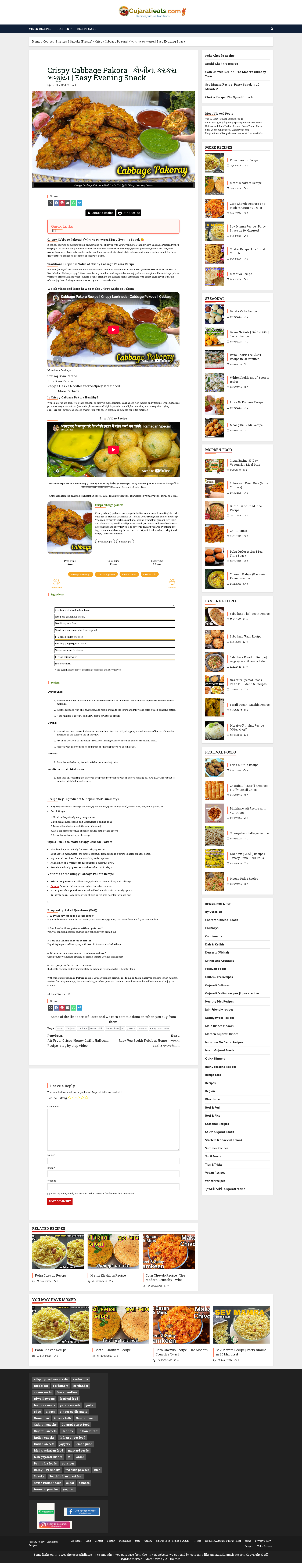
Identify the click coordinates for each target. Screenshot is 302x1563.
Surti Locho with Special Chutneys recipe (227, 129)
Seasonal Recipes (217, 1124)
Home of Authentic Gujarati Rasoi (223, 1540)
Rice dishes (213, 1099)
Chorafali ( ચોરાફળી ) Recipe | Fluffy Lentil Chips (214, 790)
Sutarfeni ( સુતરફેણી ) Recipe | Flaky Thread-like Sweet (233, 122)
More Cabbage (68, 391)
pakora (131, 1028)
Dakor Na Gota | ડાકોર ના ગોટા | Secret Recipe (214, 336)
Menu (248, 1540)
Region (210, 1091)
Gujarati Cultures (217, 985)
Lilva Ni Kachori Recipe (214, 405)
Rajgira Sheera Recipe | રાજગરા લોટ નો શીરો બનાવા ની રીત (234, 133)
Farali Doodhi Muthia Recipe (214, 707)
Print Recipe (131, 213)
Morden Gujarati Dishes (221, 1034)
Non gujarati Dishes (48, 1457)
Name (51, 1155)
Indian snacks (44, 1437)
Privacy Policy (36, 1541)
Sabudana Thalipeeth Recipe (214, 616)
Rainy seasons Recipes (220, 1067)
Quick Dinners (215, 1058)
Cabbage (83, 1028)
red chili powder (77, 1470)
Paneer (55, 886)
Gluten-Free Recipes (219, 977)
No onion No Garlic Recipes (224, 1042)
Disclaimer (52, 1541)
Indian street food (72, 1437)
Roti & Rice (212, 1115)
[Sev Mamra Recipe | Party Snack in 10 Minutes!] (241, 1325)
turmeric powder (46, 1489)
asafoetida (80, 1379)
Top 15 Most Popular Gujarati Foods (224, 118)
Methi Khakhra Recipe (108, 1275)
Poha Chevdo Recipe (51, 1275)
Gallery (148, 1540)
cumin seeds (43, 1392)
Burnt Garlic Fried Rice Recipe (214, 510)
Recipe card (86, 29)
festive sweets (44, 1405)
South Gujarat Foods (219, 1132)
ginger (50, 1411)
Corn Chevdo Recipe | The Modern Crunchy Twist (165, 1277)
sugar (70, 1483)
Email (51, 1167)
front (137, 1540)
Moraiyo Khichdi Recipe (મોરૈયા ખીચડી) (214, 730)
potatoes (142, 1028)
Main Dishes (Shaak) (219, 1026)
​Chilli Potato (214, 533)
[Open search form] (272, 28)
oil (122, 1028)
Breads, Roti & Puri (218, 904)
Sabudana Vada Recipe (214, 639)
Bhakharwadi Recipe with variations (214, 813)
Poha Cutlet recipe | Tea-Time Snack (214, 556)
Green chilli (96, 1028)
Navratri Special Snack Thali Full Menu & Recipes (214, 684)
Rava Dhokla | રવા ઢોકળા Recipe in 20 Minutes (214, 359)
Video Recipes (40, 29)
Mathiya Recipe (214, 276)
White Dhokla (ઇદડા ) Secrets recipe (214, 382)
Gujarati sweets (45, 1431)
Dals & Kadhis (214, 944)
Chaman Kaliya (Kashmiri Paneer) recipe (214, 579)
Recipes (62, 29)
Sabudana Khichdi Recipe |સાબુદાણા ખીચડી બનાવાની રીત (214, 662)
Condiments (213, 936)
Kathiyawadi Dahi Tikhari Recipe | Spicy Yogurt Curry (233, 126)
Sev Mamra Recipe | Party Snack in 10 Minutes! (214, 231)
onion (74, 630)
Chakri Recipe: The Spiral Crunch (229, 97)
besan (60, 1028)
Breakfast (41, 1385)
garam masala (70, 1405)
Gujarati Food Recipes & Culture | (173, 1540)
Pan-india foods (45, 1463)
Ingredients (56, 587)
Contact (99, 1540)
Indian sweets (44, 1444)
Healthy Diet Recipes (219, 1001)
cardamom (60, 1385)
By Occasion (213, 912)
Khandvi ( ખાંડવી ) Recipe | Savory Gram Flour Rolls (214, 858)
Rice (97, 1470)
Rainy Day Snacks (159, 1028)
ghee (37, 1411)
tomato (84, 1483)
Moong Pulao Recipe (214, 881)
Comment (53, 1106)
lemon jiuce (112, 1028)
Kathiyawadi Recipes (219, 1018)
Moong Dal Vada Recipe (214, 427)
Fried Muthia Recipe (214, 767)
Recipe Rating (57, 1098)
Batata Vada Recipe (214, 314)
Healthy (67, 1431)
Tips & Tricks (213, 1164)
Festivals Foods (215, 969)
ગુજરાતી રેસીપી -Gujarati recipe (225, 1189)
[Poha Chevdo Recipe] (58, 1251)
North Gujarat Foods (219, 1050)
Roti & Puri (212, 1107)
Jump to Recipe (102, 213)
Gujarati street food (75, 1424)
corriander (80, 1385)
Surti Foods (213, 1156)
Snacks (39, 1476)
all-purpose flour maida (51, 1379)
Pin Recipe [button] (125, 541)
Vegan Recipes (215, 1173)
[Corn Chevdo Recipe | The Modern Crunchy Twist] (169, 1251)
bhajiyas (70, 1028)
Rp (49, 85)
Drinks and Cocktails (219, 961)
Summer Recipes (216, 1148)
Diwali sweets (44, 1398)
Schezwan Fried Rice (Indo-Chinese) (214, 488)
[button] (173, 605)
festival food (69, 1398)
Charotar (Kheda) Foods (221, 920)
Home (198, 1540)
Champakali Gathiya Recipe (214, 836)
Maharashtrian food (48, 1450)
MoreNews (152, 1559)
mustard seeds (78, 1450)
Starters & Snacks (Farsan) (223, 1140)
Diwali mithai (67, 1392)
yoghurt (69, 1489)
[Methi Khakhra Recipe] (113, 1251)
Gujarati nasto (86, 1418)
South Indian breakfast (65, 1476)
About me (76, 1540)
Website (51, 1180)
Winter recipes (215, 1181)
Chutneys (211, 928)
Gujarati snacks (45, 1424)
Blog (88, 1540)
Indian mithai (88, 1431)
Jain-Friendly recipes (219, 1009)
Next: (149, 1040)
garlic (76, 643)
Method (172, 587)
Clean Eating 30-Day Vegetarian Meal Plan (214, 465)
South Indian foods (47, 1483)
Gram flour (41, 1418)
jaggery (64, 1444)
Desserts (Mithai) (217, 952)
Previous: (78, 1040)
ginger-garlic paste (73, 1411)
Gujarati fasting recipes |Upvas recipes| (233, 993)
